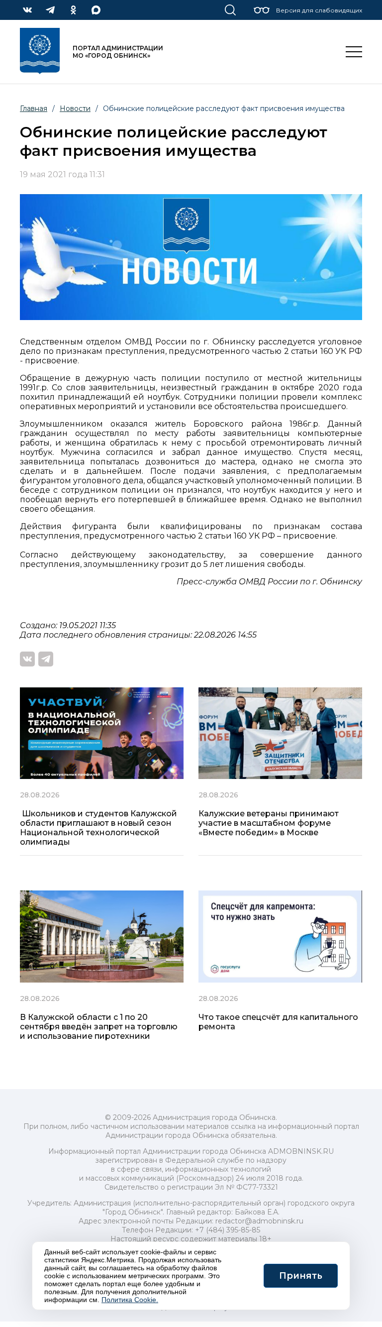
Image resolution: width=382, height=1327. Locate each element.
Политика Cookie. (129, 1300)
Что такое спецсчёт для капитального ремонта (278, 1021)
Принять (300, 1275)
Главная (33, 108)
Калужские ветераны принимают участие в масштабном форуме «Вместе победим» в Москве (268, 823)
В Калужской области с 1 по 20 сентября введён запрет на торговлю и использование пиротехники (99, 1026)
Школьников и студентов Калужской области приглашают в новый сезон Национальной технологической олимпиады (98, 828)
